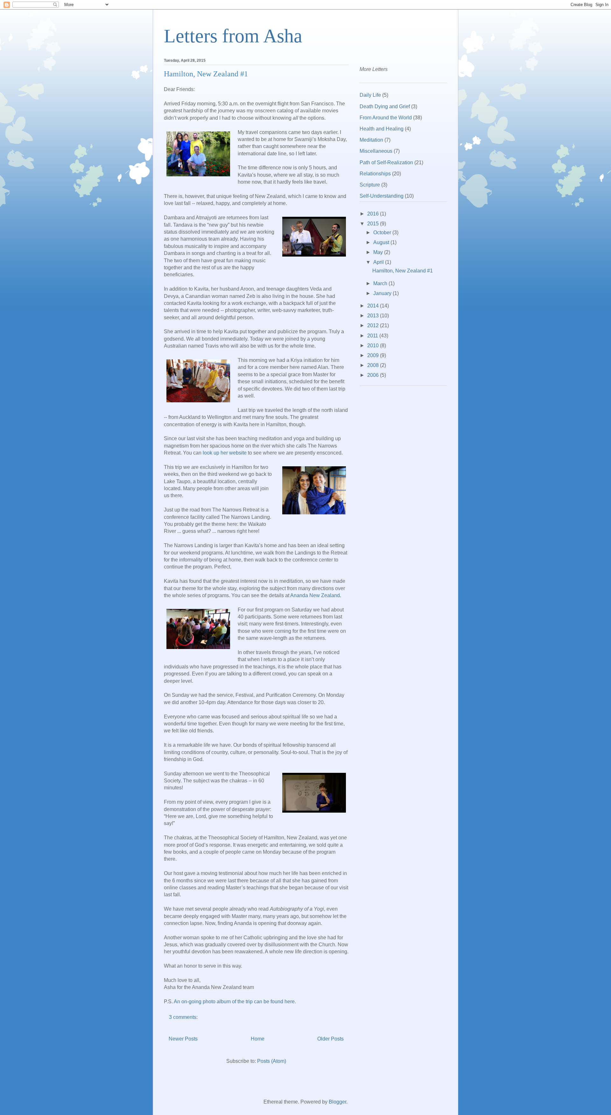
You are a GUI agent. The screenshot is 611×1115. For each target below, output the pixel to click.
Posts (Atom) (271, 1061)
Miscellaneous (376, 151)
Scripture (370, 184)
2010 (373, 345)
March (381, 283)
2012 (373, 325)
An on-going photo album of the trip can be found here (234, 1001)
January (383, 293)
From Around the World (386, 117)
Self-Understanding (382, 196)
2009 (373, 355)
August (381, 242)
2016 (373, 213)
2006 (373, 375)
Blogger (337, 1101)
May (378, 252)
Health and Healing (382, 128)
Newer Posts (183, 1038)
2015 (373, 223)
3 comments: (184, 1017)
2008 (373, 365)
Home (257, 1038)
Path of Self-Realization (386, 162)
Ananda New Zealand (315, 595)
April (379, 262)
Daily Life (370, 95)
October (382, 232)
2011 (373, 335)
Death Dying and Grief (385, 106)
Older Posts (330, 1038)
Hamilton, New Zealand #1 (206, 74)
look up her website (225, 452)
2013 (373, 315)
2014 (373, 305)
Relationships (375, 173)
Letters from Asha (233, 35)
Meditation (371, 140)
